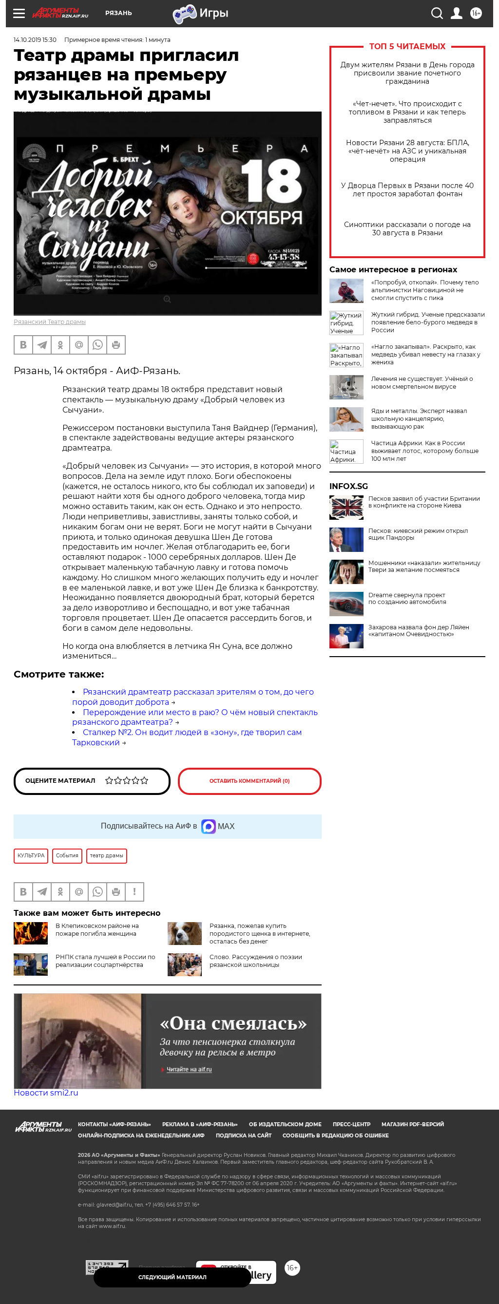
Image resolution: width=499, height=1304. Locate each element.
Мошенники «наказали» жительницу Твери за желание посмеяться (424, 566)
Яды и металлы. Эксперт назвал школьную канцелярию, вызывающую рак (419, 418)
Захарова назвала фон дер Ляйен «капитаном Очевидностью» (418, 631)
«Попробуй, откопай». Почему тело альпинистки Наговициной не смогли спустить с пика (425, 290)
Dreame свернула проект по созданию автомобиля (407, 598)
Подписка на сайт (243, 1136)
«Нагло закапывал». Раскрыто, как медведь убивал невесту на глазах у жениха (425, 354)
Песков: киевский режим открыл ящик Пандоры (418, 534)
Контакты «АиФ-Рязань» (114, 1124)
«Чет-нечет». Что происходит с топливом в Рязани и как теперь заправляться (407, 112)
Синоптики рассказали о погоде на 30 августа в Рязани (407, 229)
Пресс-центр (351, 1124)
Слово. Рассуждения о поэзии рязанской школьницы (256, 960)
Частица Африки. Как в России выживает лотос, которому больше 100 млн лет (425, 450)
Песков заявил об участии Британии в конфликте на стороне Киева (424, 502)
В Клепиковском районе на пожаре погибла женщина (97, 929)
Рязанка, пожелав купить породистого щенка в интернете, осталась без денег (260, 933)
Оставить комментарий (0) (250, 781)
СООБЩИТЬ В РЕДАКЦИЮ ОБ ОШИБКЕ (336, 1136)
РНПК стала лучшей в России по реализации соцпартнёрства (105, 960)
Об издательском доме (285, 1124)
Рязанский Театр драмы (50, 321)
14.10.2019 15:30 (35, 39)
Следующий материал (172, 1277)
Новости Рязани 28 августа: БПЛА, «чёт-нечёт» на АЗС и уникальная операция (407, 151)
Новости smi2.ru (46, 1092)
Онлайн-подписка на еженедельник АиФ (141, 1136)
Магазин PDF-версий (413, 1124)
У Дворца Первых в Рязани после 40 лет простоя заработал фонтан (407, 190)
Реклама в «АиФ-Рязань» (200, 1124)
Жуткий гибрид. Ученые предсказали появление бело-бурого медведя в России (428, 322)
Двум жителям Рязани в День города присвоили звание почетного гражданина (408, 73)
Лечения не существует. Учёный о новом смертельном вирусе (422, 382)
